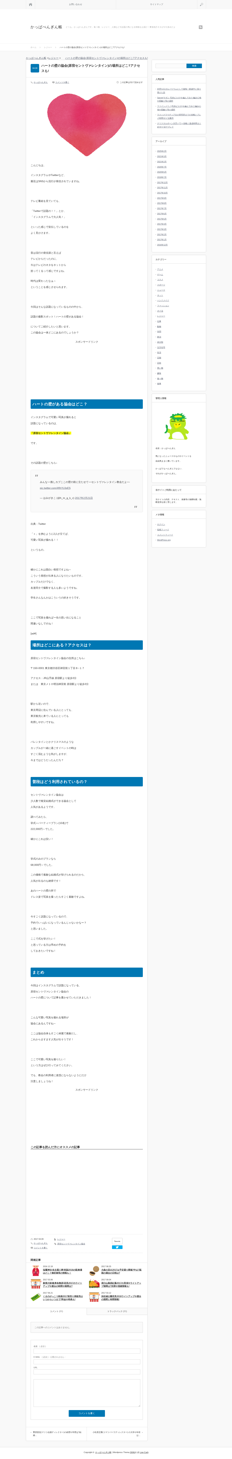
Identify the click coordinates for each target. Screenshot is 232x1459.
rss (200, 27)
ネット (160, 295)
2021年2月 (162, 162)
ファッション (163, 306)
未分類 (160, 342)
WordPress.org (164, 540)
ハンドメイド (163, 300)
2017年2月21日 (84, 497)
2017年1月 (162, 239)
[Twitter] (117, 1247)
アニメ (160, 269)
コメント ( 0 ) (56, 1311)
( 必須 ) (40, 1346)
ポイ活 (160, 311)
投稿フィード (163, 530)
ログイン (161, 524)
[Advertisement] (86, 369)
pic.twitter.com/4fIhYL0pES (55, 488)
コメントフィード (165, 535)
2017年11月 (162, 187)
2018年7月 (162, 177)
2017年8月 (162, 203)
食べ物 (160, 378)
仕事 (159, 321)
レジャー (61, 1239)
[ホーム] (30, 4)
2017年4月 (162, 224)
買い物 (160, 368)
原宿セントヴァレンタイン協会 (71, 1244)
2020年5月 (162, 172)
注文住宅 (161, 347)
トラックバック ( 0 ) (117, 1311)
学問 (159, 332)
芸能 (159, 358)
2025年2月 (162, 151)
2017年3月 (162, 229)
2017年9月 (162, 198)
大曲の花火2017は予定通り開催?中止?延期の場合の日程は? (121, 1271)
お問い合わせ (75, 4)
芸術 (159, 363)
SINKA (133, 1452)
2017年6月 (162, 214)
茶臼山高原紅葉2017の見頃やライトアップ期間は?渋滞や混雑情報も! (121, 1284)
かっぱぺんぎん (41, 82)
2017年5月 (162, 219)
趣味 (159, 373)
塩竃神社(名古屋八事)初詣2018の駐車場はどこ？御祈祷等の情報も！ (62, 1271)
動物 (159, 326)
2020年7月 (162, 167)
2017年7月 (162, 208)
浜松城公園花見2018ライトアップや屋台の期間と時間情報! (121, 1298)
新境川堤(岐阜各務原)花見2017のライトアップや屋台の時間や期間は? (62, 1284)
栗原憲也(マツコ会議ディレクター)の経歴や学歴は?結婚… (57, 1434)
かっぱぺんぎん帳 (46, 27)
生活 (159, 352)
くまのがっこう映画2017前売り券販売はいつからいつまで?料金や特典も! (63, 1298)
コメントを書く (62, 82)
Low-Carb (144, 1452)
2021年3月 (162, 156)
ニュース (161, 290)
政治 (159, 337)
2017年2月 (162, 234)
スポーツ (161, 285)
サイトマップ (156, 4)
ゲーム (160, 274)
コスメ (160, 280)
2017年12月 (162, 182)
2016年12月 (162, 245)
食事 (159, 384)
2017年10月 (162, 193)
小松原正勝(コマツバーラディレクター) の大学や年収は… (116, 1434)
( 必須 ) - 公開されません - (49, 1357)
